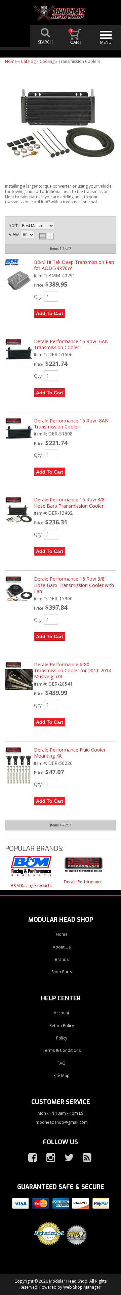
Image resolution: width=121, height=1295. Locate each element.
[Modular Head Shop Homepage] (60, 12)
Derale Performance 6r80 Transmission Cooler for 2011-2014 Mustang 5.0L (72, 670)
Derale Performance (83, 882)
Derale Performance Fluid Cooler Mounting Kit (70, 752)
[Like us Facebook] (30, 1158)
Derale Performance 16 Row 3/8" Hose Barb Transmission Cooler (70, 502)
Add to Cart (49, 313)
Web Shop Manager (81, 1287)
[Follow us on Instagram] (48, 1158)
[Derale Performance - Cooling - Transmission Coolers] (83, 867)
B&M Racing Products (31, 885)
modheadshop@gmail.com (62, 1122)
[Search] (45, 36)
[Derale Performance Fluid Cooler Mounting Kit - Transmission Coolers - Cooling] (19, 788)
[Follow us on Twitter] (66, 1158)
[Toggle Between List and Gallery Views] (46, 236)
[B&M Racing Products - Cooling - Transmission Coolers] (31, 869)
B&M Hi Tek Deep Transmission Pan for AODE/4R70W (74, 265)
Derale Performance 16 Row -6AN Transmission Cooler (71, 344)
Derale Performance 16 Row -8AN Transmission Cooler (71, 423)
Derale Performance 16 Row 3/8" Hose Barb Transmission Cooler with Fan (74, 585)
